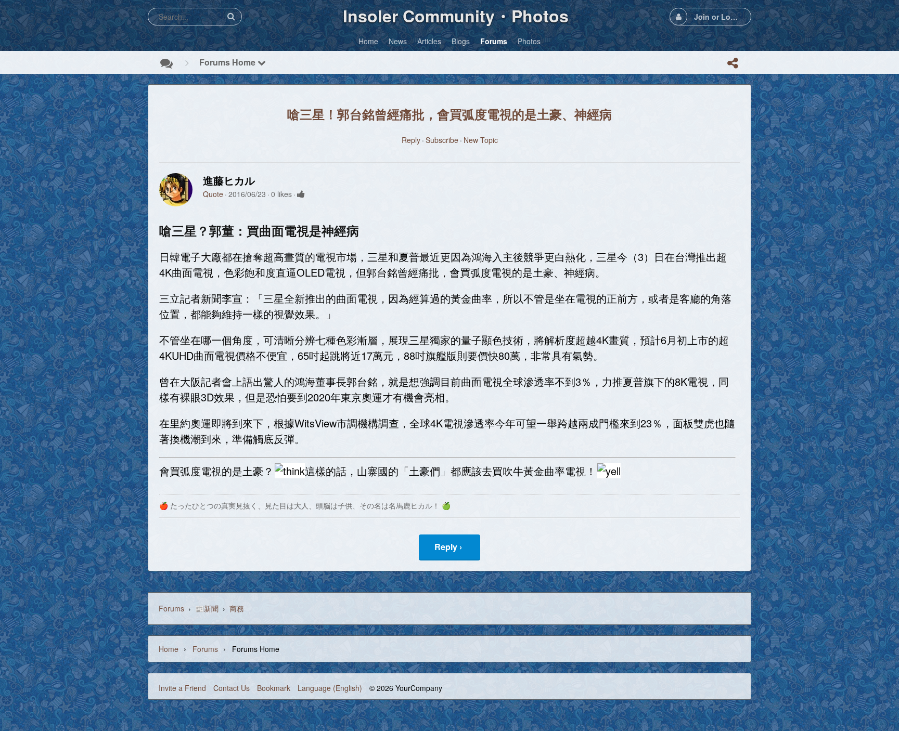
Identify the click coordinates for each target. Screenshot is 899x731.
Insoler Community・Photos (456, 15)
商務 (236, 608)
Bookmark (273, 688)
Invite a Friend (182, 688)
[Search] (231, 16)
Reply (411, 140)
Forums (171, 608)
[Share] (732, 63)
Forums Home (228, 62)
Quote (213, 194)
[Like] (301, 194)
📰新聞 (207, 608)
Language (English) (330, 688)
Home (168, 649)
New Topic (481, 140)
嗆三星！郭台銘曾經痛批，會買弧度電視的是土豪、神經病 (449, 114)
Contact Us (231, 688)
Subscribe (442, 140)
